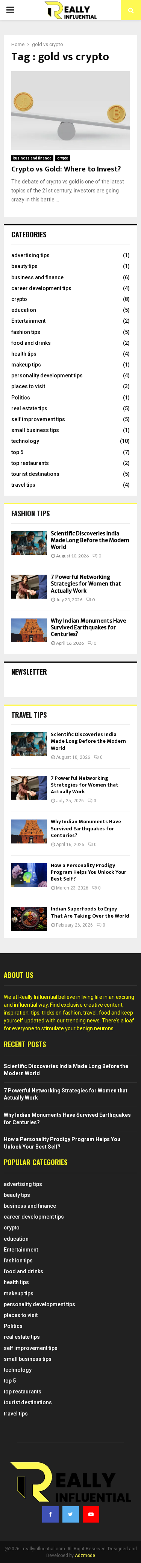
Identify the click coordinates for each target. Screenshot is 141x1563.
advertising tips (30, 255)
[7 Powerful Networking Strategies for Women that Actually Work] (29, 586)
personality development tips (47, 375)
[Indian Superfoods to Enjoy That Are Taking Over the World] (29, 918)
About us (18, 975)
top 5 (17, 452)
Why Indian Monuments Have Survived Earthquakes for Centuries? (88, 627)
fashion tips (25, 332)
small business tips (35, 430)
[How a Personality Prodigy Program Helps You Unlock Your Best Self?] (29, 875)
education (23, 310)
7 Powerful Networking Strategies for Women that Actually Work (86, 584)
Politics (20, 398)
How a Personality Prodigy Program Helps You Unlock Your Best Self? (88, 872)
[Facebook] (50, 1514)
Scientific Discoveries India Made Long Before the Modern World (90, 540)
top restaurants (30, 463)
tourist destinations (35, 474)
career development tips (41, 288)
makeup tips (26, 365)
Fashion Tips (30, 513)
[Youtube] (91, 1514)
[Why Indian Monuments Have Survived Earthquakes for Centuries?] (29, 630)
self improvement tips (38, 419)
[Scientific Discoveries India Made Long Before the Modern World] (29, 543)
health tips (23, 354)
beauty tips (24, 266)
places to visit (28, 386)
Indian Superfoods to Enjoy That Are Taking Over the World (90, 912)
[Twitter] (70, 1514)
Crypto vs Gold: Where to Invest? (66, 169)
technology (25, 441)
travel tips (23, 485)
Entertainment (28, 321)
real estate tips (29, 408)
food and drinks (31, 343)
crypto (62, 158)
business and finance (32, 158)
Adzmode (85, 1555)
